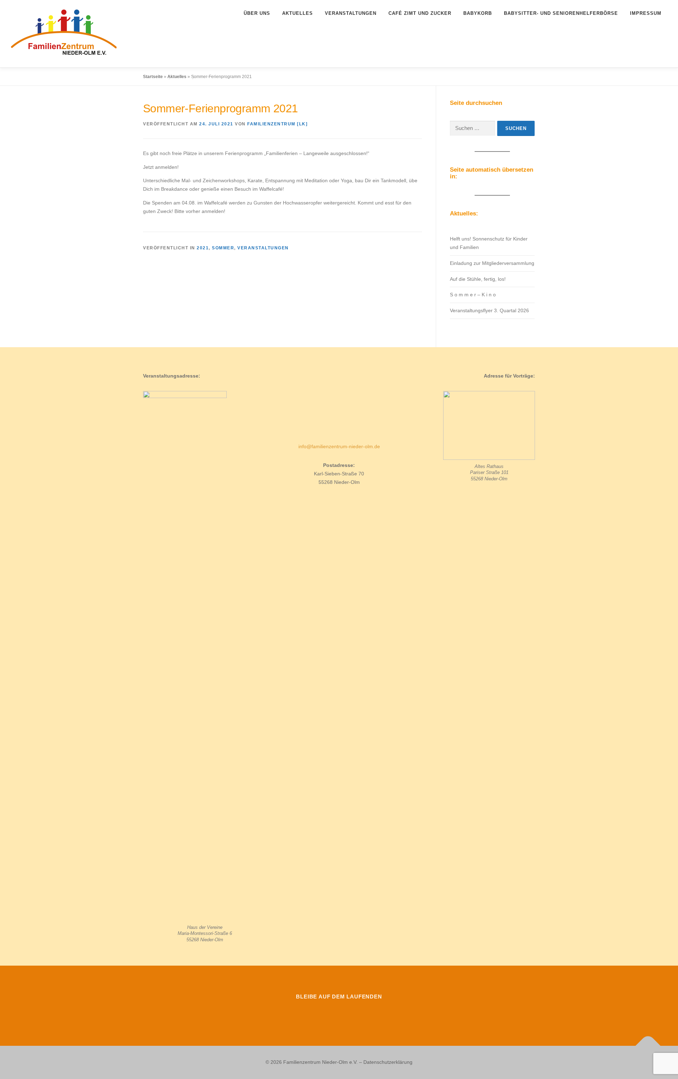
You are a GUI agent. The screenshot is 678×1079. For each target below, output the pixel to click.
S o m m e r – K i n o (473, 294)
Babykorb (477, 13)
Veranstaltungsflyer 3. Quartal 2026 (489, 310)
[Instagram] (339, 1012)
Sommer (223, 247)
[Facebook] (319, 1012)
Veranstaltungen (350, 13)
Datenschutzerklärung (387, 1062)
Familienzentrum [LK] (277, 123)
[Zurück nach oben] (648, 1046)
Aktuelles (297, 13)
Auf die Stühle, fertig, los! (478, 279)
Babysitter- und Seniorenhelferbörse (561, 13)
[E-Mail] (358, 1012)
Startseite (153, 76)
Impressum (645, 13)
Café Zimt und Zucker (419, 13)
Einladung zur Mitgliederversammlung (492, 263)
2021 (203, 247)
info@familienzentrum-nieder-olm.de (339, 446)
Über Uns (257, 13)
